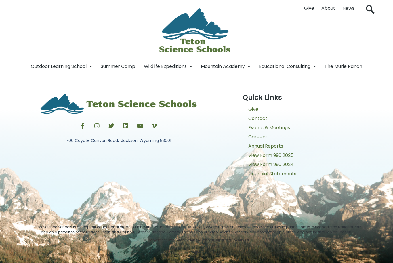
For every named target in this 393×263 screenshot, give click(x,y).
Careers (257, 137)
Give (309, 8)
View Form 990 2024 (271, 164)
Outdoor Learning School (59, 66)
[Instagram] (97, 126)
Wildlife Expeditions (165, 66)
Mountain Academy (223, 66)
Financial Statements (272, 173)
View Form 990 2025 (270, 155)
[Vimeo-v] (154, 126)
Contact (257, 118)
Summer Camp (118, 66)
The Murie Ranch (343, 66)
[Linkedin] (126, 126)
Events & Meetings (269, 127)
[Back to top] (196, 253)
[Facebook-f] (82, 126)
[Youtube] (140, 126)
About (328, 8)
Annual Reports (265, 146)
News (348, 8)
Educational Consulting (284, 66)
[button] (370, 10)
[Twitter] (111, 126)
